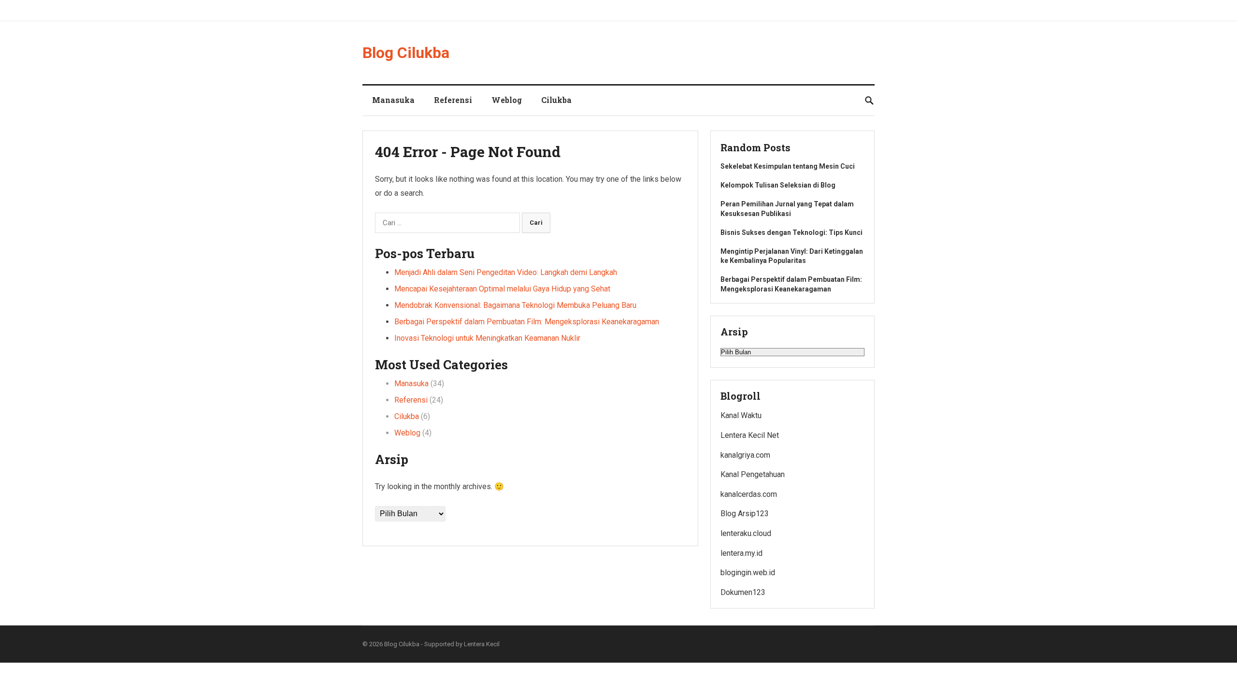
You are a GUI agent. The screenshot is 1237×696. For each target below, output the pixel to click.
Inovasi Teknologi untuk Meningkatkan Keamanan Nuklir (487, 338)
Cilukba (556, 100)
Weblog (506, 100)
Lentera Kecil (482, 644)
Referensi (453, 100)
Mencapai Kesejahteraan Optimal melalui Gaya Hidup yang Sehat (502, 288)
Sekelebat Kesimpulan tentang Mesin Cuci (787, 166)
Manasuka (393, 100)
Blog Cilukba (405, 53)
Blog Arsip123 (744, 513)
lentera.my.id (741, 553)
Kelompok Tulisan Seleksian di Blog (777, 185)
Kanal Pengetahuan (752, 474)
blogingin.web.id (747, 572)
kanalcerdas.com (748, 494)
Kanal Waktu (741, 415)
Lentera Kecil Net (749, 435)
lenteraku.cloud (745, 533)
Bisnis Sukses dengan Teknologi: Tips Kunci (791, 232)
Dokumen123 (742, 592)
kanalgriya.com (745, 455)
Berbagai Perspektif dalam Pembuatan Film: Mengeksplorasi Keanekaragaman (526, 321)
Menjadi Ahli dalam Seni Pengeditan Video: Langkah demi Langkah (505, 272)
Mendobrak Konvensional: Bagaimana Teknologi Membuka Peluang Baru (515, 305)
